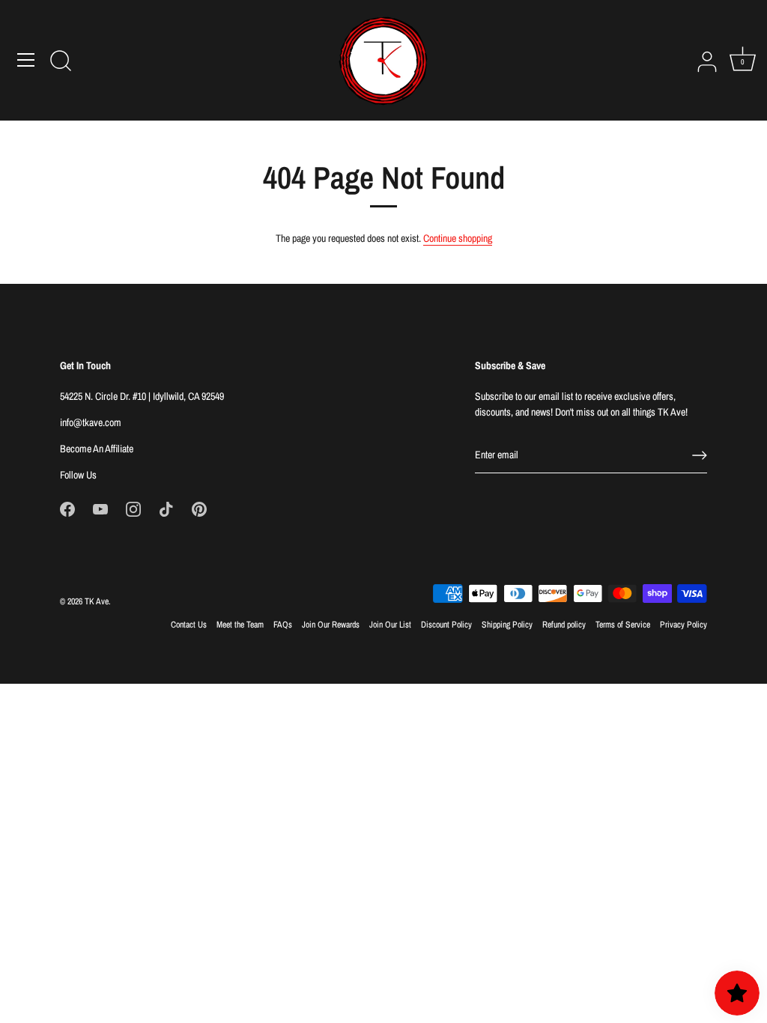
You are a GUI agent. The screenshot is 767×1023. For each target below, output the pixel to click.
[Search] (60, 62)
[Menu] (26, 59)
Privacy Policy (683, 625)
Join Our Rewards (331, 625)
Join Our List (390, 625)
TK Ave (97, 601)
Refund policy (564, 625)
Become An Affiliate (96, 448)
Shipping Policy (507, 625)
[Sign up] (699, 455)
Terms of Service (622, 625)
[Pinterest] (199, 508)
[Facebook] (67, 508)
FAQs (282, 625)
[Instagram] (133, 508)
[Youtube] (100, 508)
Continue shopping (457, 238)
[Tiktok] (166, 508)
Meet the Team (240, 625)
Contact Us (189, 625)
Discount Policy (446, 625)
